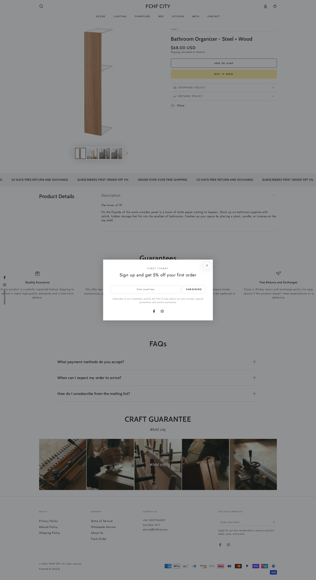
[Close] (207, 265)
